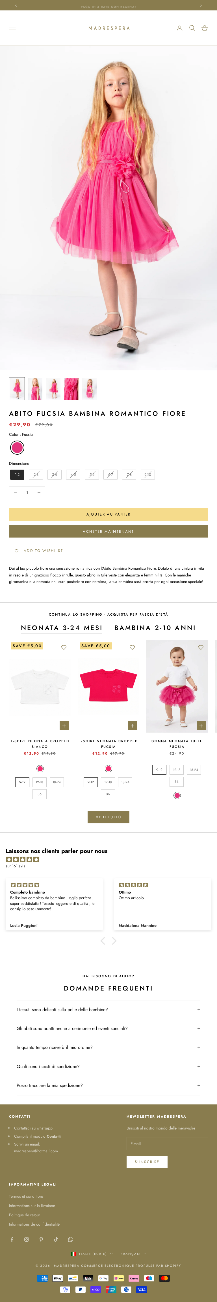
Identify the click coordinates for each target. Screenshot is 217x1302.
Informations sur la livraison (32, 1205)
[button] (104, 941)
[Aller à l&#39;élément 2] (35, 388)
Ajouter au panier (108, 514)
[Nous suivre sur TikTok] (56, 1239)
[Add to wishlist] (64, 647)
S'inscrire (147, 1161)
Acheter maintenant (108, 531)
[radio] (16, 448)
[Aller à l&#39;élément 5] (89, 388)
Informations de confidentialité (34, 1224)
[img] (111, 859)
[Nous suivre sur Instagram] (26, 1239)
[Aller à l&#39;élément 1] (17, 388)
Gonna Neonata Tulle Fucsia (177, 744)
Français (131, 1254)
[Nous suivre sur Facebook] (12, 1239)
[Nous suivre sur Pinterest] (41, 1239)
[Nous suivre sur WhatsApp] (70, 1239)
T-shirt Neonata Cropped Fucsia (108, 744)
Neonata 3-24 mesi (62, 628)
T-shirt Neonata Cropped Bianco (39, 744)
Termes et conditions (26, 1196)
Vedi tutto (108, 817)
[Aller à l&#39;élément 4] (71, 388)
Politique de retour (24, 1215)
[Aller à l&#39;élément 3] (53, 388)
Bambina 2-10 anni (155, 628)
